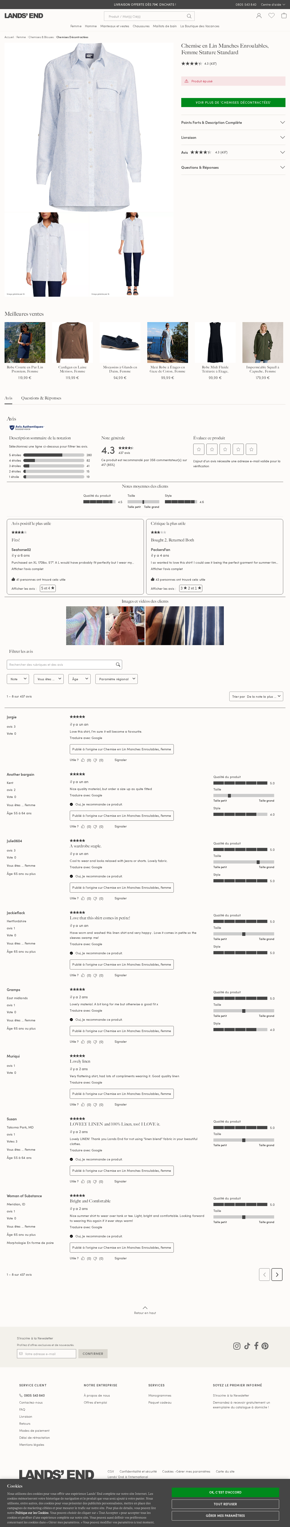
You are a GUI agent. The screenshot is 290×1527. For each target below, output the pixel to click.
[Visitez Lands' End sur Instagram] (236, 1347)
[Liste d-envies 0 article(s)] (271, 16)
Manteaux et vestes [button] (114, 26)
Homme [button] (91, 26)
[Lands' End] (24, 16)
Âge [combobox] (75, 679)
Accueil (9, 37)
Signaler (121, 760)
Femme (21, 37)
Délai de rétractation (34, 1437)
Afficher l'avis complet (29, 569)
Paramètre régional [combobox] (113, 679)
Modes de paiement (34, 1430)
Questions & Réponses (200, 167)
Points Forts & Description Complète (211, 122)
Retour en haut (145, 1313)
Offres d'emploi (95, 1402)
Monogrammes (160, 1395)
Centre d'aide (271, 4)
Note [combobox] (14, 679)
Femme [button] (76, 26)
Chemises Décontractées (72, 37)
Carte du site (225, 1471)
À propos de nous (97, 1395)
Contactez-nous (31, 1402)
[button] (198, 449)
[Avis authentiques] (27, 428)
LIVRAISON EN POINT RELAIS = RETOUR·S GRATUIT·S (145, 4)
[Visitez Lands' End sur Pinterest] (263, 1347)
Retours (24, 1423)
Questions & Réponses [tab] (41, 398)
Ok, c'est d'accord (225, 1492)
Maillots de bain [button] (165, 26)
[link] (126, 449)
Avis (8, 398)
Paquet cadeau (160, 1402)
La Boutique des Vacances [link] (199, 26)
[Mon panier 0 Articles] (284, 16)
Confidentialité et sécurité (138, 1471)
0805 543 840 (246, 4)
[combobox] (261, 696)
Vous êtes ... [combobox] (46, 679)
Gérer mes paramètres (225, 1516)
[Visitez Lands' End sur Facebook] (255, 1347)
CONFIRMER (93, 1353)
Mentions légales (31, 1444)
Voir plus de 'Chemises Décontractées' (233, 102)
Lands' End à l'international (128, 1477)
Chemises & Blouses (41, 37)
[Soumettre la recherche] (189, 16)
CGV (111, 1471)
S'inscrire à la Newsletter (35, 1338)
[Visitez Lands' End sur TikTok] (245, 1347)
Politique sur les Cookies (31, 1513)
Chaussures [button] (141, 26)
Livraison (188, 137)
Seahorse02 (21, 550)
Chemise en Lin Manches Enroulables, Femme (137, 749)
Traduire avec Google (86, 738)
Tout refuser (225, 1504)
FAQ (22, 1409)
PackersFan (160, 550)
